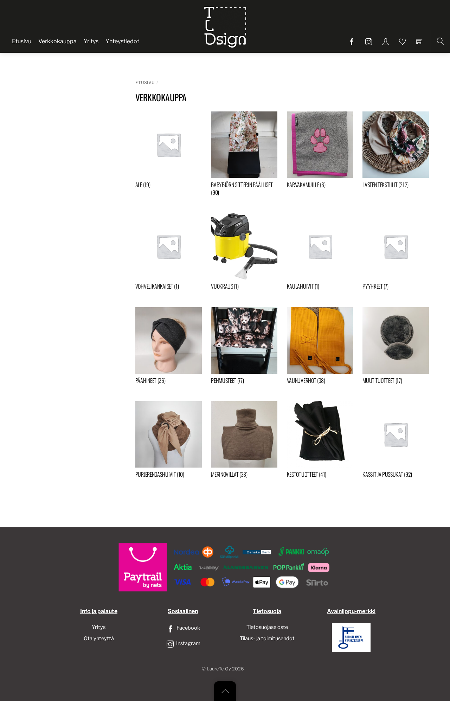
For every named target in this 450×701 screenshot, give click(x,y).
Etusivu (21, 41)
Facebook (187, 628)
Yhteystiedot (122, 41)
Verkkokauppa (57, 41)
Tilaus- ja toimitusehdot (267, 638)
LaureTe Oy (219, 668)
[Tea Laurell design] (225, 25)
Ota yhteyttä (99, 638)
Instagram (187, 643)
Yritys (91, 41)
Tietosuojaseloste (267, 627)
